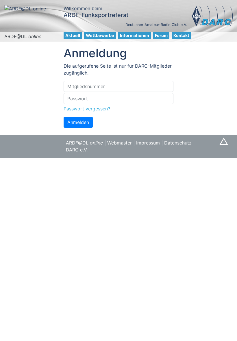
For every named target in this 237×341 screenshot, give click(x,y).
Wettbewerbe (100, 35)
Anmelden (78, 122)
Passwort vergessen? (87, 109)
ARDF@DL (22, 36)
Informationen (134, 35)
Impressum (148, 143)
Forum (161, 35)
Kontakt (181, 35)
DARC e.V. (77, 150)
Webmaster (119, 143)
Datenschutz (178, 143)
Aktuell (72, 35)
